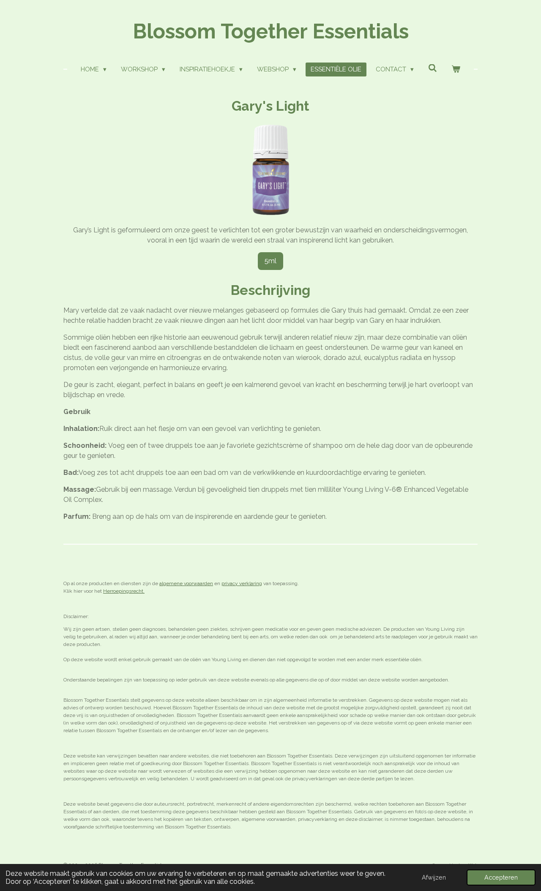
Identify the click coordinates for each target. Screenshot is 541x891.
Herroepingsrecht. (124, 591)
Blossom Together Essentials (271, 31)
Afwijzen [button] (434, 877)
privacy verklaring (241, 583)
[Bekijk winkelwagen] (455, 69)
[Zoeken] (432, 68)
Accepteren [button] (501, 877)
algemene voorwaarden (186, 583)
